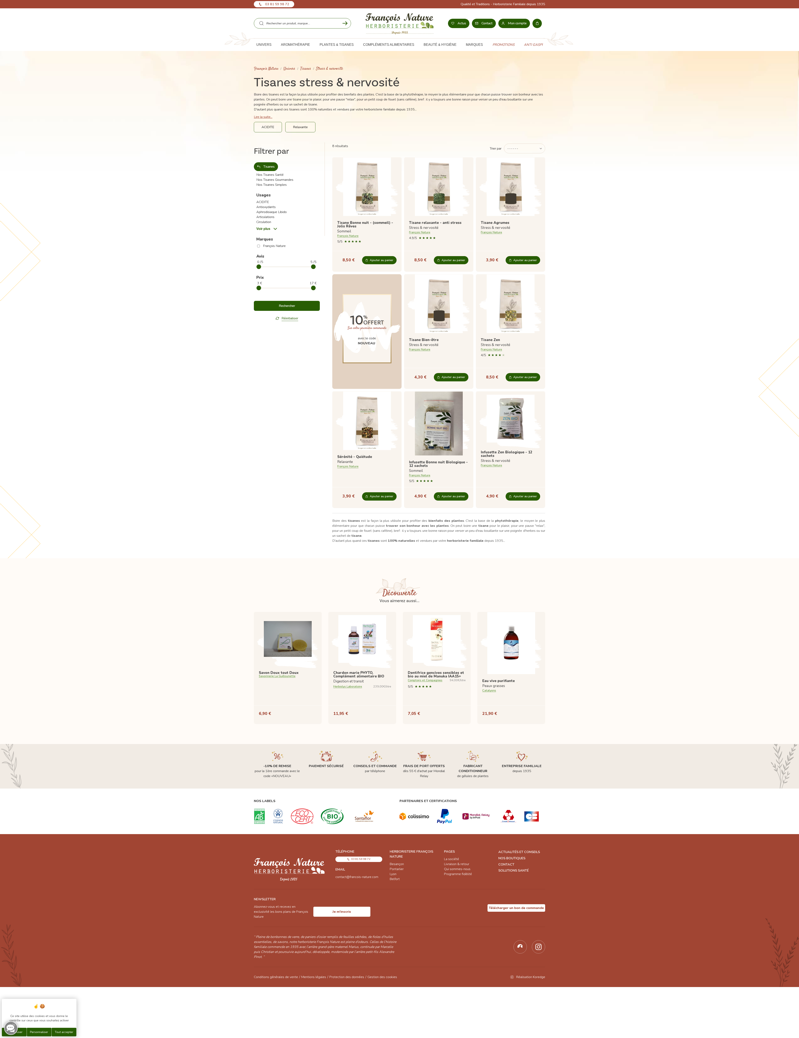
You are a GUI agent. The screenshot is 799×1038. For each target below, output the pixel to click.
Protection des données (346, 977)
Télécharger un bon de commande (516, 908)
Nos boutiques (511, 858)
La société (451, 859)
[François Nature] (399, 23)
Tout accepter (64, 1032)
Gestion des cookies (382, 977)
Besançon (397, 864)
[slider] (259, 266)
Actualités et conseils (519, 852)
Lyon (393, 874)
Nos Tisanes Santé (270, 174)
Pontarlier (397, 869)
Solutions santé (513, 870)
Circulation (263, 222)
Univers (289, 69)
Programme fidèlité (458, 874)
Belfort (395, 879)
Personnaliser (39, 1032)
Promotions (504, 44)
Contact (506, 864)
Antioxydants (266, 207)
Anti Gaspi (533, 44)
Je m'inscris (342, 911)
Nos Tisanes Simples (271, 184)
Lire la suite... (263, 117)
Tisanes (305, 69)
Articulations (265, 217)
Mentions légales (313, 977)
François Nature (266, 69)
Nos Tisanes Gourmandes (274, 179)
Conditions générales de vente (276, 977)
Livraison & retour (456, 864)
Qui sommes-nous (457, 869)
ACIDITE (262, 202)
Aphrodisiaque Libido (271, 212)
